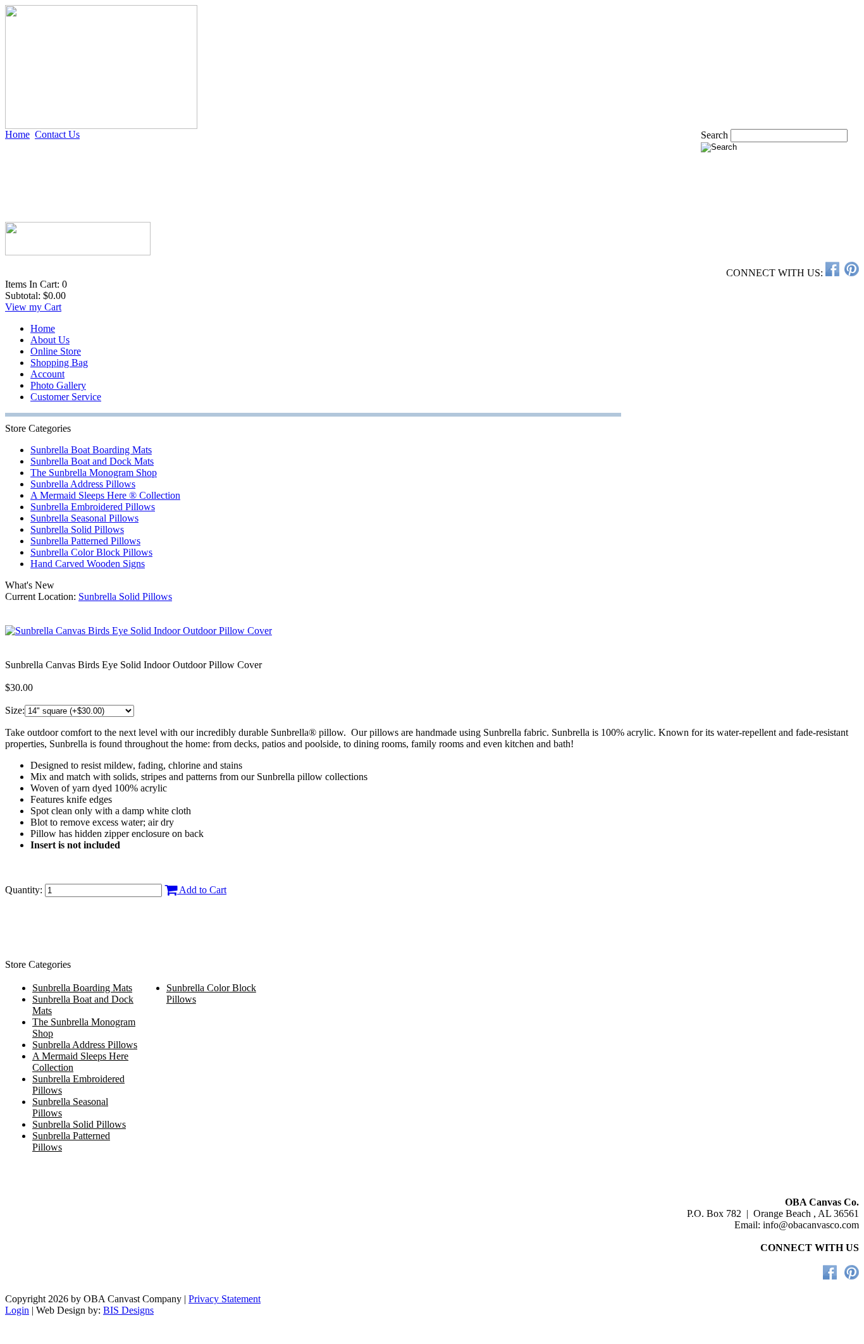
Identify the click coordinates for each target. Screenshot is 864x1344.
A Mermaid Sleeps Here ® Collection (105, 495)
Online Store (55, 351)
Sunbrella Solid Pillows (77, 529)
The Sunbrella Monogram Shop (93, 472)
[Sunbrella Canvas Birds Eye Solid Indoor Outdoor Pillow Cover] (138, 630)
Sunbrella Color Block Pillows (91, 552)
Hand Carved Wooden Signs (87, 563)
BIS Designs (128, 1310)
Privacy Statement (224, 1298)
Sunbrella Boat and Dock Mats (92, 461)
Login (17, 1310)
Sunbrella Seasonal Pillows (84, 518)
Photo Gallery (58, 385)
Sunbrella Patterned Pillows (85, 540)
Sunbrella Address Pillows (82, 484)
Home (17, 134)
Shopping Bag (59, 362)
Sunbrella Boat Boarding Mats (91, 449)
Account (47, 374)
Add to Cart (201, 889)
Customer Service (65, 396)
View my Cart (33, 307)
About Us (50, 339)
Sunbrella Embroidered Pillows (92, 506)
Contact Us (57, 134)
